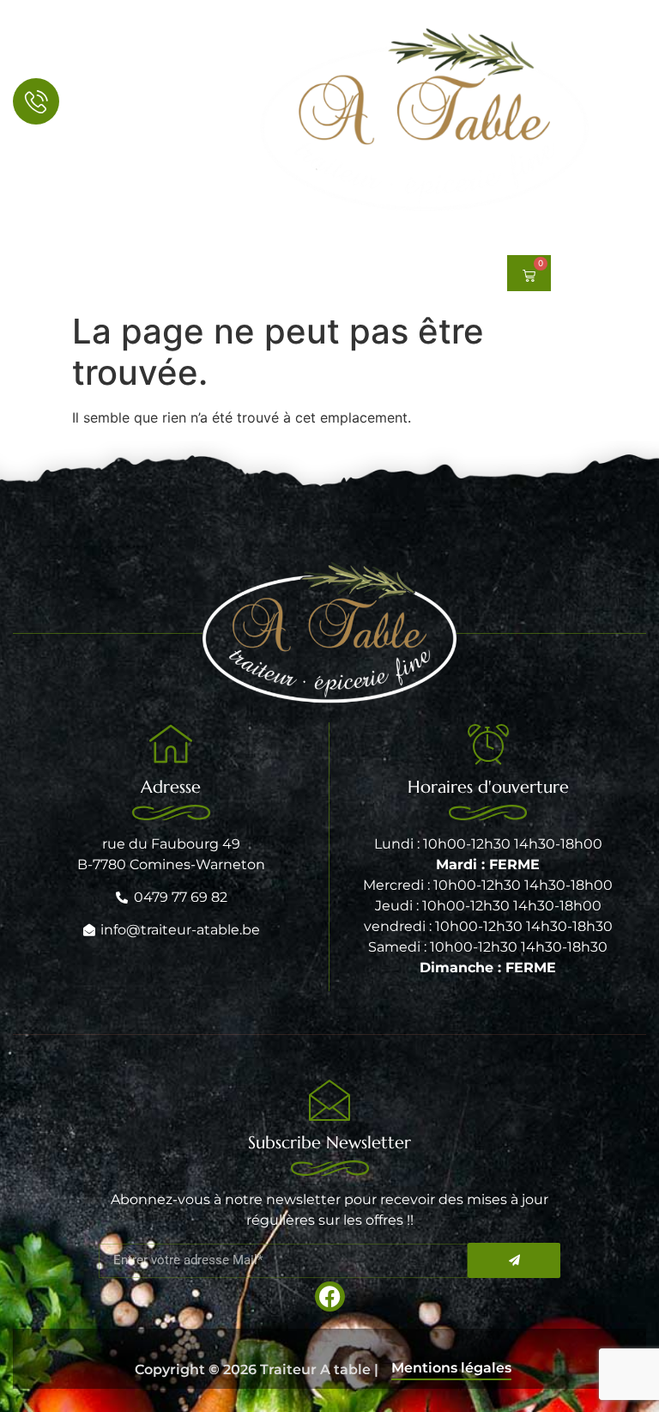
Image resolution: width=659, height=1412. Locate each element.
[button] (167, 273)
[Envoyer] (514, 1260)
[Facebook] (26, 273)
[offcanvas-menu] (627, 120)
